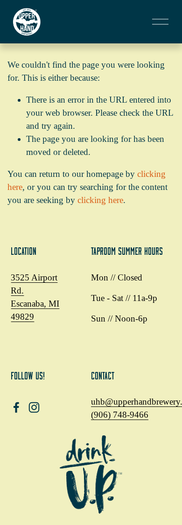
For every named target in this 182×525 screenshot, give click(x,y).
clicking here (100, 200)
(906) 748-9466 (119, 415)
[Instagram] (34, 407)
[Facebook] (16, 407)
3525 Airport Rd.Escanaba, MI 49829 (35, 297)
